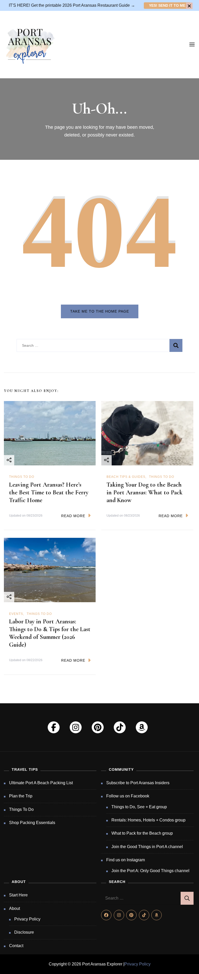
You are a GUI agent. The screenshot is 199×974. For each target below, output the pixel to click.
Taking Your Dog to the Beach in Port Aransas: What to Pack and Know (144, 492)
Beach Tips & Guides (125, 477)
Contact (16, 945)
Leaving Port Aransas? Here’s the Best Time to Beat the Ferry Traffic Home (48, 492)
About (14, 908)
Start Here (18, 895)
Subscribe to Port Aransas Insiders (137, 783)
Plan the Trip (20, 796)
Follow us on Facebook (127, 796)
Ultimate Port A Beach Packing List (41, 783)
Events (16, 614)
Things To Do (21, 477)
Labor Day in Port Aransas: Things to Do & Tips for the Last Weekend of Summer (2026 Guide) (49, 633)
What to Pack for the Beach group (142, 833)
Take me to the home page (99, 311)
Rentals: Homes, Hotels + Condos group (148, 820)
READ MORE (73, 516)
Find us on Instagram (125, 860)
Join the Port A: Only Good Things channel (150, 871)
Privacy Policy (27, 919)
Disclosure (24, 932)
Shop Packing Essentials (32, 822)
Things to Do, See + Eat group (139, 807)
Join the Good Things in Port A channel (147, 846)
